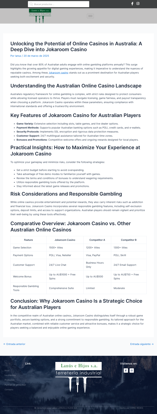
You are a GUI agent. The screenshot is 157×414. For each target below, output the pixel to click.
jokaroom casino (58, 72)
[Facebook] (132, 3)
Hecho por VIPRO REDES (131, 408)
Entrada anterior (14, 344)
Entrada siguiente (142, 344)
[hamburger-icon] (90, 16)
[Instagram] (138, 3)
